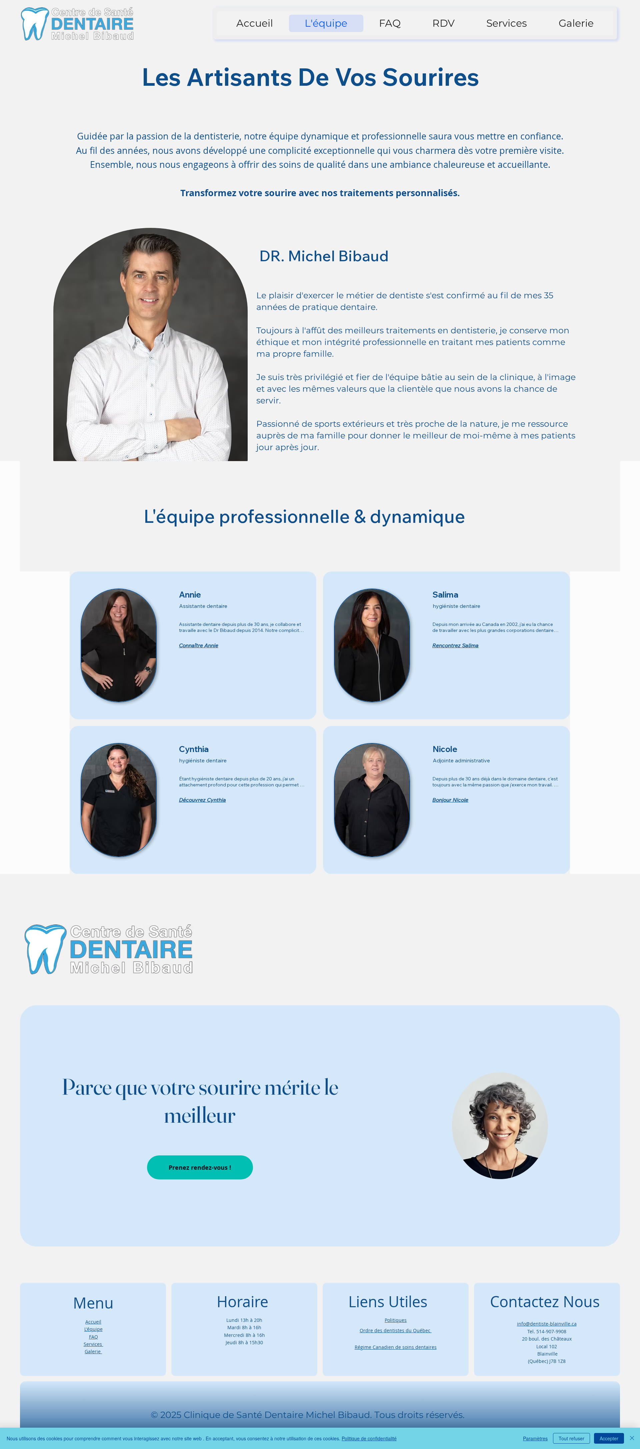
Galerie (93, 1351)
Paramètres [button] (535, 1438)
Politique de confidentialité (369, 1438)
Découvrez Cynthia (202, 799)
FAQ (93, 1337)
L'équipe (93, 1329)
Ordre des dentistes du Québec (396, 1330)
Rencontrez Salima (455, 645)
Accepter (609, 1438)
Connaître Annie (198, 645)
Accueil (93, 1322)
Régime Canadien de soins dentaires (396, 1347)
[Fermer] (632, 1438)
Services (93, 1344)
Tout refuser (571, 1438)
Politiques (396, 1320)
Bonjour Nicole (450, 799)
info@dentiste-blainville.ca (547, 1324)
